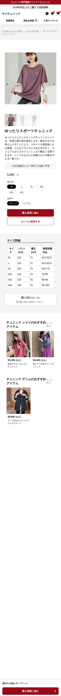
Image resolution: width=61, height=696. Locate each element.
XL (31, 186)
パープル (26, 203)
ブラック (13, 203)
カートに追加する (30, 221)
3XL (11, 192)
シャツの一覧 (32, 31)
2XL (42, 186)
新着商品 (10, 20)
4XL (22, 192)
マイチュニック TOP (12, 31)
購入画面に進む (30, 213)
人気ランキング (51, 20)
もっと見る (49, 324)
